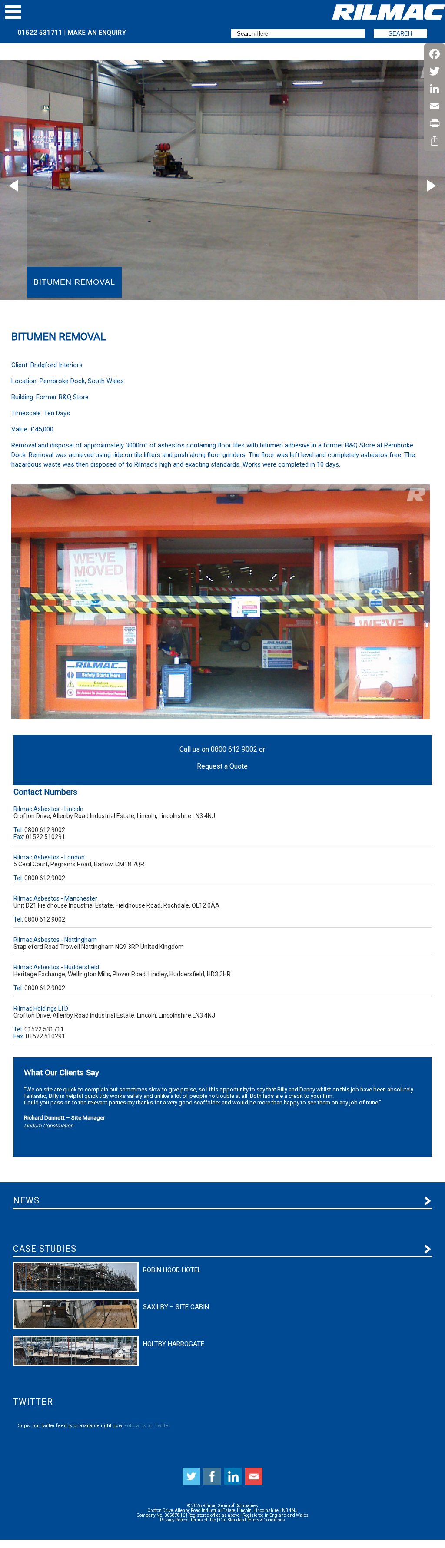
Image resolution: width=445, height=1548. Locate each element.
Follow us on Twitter (147, 1426)
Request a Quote (222, 766)
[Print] (434, 123)
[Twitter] (434, 71)
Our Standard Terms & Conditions (252, 1520)
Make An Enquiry (97, 32)
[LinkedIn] (434, 88)
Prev (13, 185)
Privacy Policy (173, 1520)
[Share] (434, 140)
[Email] (434, 106)
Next (431, 185)
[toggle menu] (13, 12)
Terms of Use (203, 1520)
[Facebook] (434, 54)
